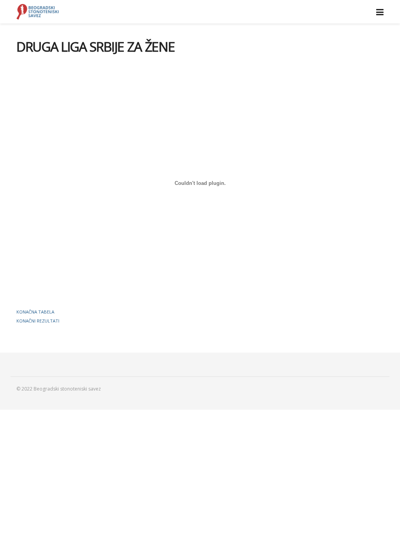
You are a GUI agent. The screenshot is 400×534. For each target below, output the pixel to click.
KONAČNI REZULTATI (37, 321)
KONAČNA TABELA (35, 312)
